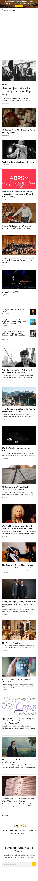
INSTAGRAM (15, 833)
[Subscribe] (34, 864)
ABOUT (4, 830)
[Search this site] (32, 10)
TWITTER (24, 833)
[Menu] (35, 10)
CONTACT (22, 830)
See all (4, 815)
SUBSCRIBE (13, 830)
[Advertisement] (19, 36)
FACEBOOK (32, 830)
